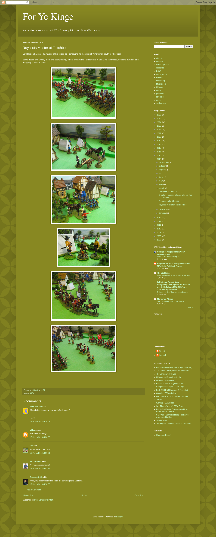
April (161, 184)
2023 (159, 126)
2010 (159, 229)
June (161, 177)
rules (158, 100)
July (161, 173)
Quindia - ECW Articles (166, 393)
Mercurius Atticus (165, 299)
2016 (159, 152)
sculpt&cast (161, 103)
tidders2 (162, 355)
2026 (159, 115)
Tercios (159, 400)
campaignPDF (162, 65)
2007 (159, 240)
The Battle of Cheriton (168, 191)
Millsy (32, 430)
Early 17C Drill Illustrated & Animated (172, 390)
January (162, 213)
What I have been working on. (168, 257)
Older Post (139, 495)
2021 (159, 133)
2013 (159, 218)
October (162, 166)
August (162, 170)
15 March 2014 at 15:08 (40, 422)
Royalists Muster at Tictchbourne (173, 205)
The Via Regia (163, 273)
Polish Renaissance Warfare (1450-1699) (174, 367)
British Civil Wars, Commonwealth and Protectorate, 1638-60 (172, 410)
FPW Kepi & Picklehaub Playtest (169, 266)
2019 (159, 141)
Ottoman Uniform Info (165, 380)
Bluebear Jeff (36, 406)
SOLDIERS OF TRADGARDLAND (170, 301)
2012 (159, 221)
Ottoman (160, 87)
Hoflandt (160, 77)
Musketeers (161, 84)
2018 (159, 144)
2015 (159, 155)
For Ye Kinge (48, 16)
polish (158, 90)
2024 (159, 122)
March (162, 188)
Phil (31, 446)
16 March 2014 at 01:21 (40, 453)
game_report (161, 74)
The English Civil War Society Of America (173, 423)
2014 (159, 159)
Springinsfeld (36, 477)
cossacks (160, 68)
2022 (159, 129)
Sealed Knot (161, 420)
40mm (159, 58)
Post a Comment (34, 490)
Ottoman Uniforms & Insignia (168, 377)
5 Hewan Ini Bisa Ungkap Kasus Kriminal (172, 292)
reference (160, 97)
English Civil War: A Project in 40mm (173, 264)
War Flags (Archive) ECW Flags (169, 406)
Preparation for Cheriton (169, 201)
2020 (159, 137)
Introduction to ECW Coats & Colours (172, 396)
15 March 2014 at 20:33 (40, 437)
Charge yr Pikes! (163, 435)
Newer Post (28, 495)
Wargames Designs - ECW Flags (170, 387)
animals (159, 61)
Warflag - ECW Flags (165, 403)
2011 (159, 225)
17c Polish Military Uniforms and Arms (172, 371)
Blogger (119, 517)
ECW (32, 393)
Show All (190, 307)
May (161, 181)
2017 (159, 148)
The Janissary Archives (166, 374)
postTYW (160, 93)
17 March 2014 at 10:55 (40, 484)
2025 (159, 118)
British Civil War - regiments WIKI (170, 384)
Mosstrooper (35, 461)
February (163, 209)
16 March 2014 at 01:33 (40, 469)
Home (84, 495)
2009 (159, 232)
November (163, 162)
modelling (160, 81)
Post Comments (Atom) (44, 500)
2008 (159, 236)
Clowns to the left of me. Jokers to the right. (173, 275)
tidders (162, 351)
